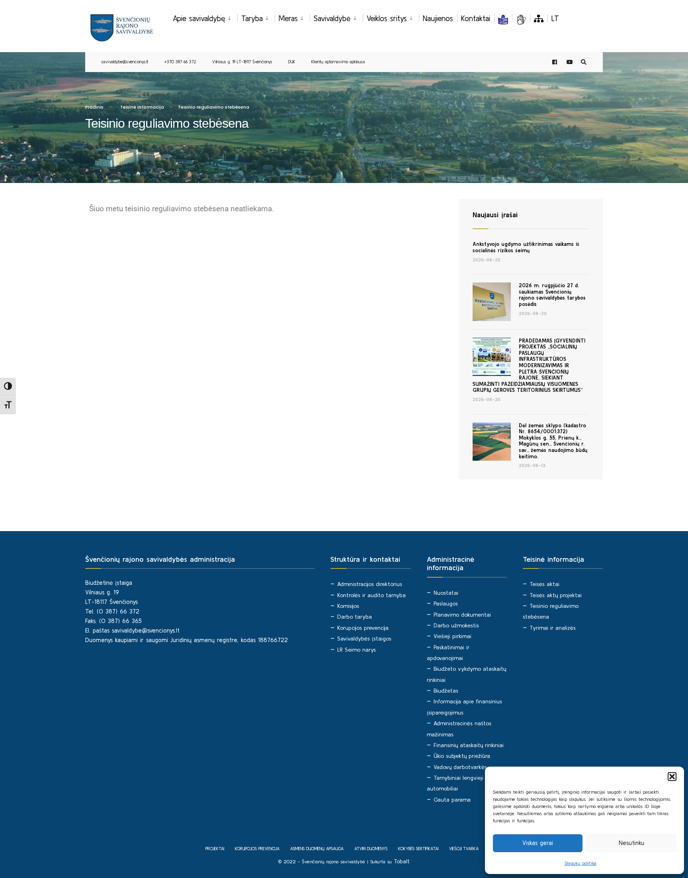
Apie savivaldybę (199, 18)
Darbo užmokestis (456, 625)
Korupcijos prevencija (363, 628)
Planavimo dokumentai (462, 614)
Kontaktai (475, 18)
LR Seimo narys (356, 649)
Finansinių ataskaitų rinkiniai (469, 745)
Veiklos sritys (387, 18)
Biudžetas (446, 690)
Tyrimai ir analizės (553, 628)
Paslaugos (446, 603)
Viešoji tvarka (464, 848)
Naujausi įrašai (495, 214)
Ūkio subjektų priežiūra (462, 756)
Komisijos (348, 606)
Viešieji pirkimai (452, 636)
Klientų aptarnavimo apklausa (338, 61)
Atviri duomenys (370, 848)
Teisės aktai (544, 584)
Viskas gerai (537, 842)
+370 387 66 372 (180, 61)
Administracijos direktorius (369, 584)
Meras (288, 18)
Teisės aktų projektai (556, 595)
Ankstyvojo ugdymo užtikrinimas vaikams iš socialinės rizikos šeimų (526, 247)
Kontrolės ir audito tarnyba (371, 595)
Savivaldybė (332, 18)
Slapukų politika (580, 863)
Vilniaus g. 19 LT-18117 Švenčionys (242, 61)
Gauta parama (452, 799)
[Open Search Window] (584, 62)
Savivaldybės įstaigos (364, 638)
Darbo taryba (354, 616)
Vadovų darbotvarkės (460, 767)
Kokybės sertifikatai (418, 848)
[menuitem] (205, 17)
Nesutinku (631, 842)
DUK (291, 61)
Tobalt (402, 861)
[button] (672, 777)
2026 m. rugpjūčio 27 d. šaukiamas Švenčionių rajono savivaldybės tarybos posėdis (552, 294)
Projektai (214, 848)
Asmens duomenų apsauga (317, 848)
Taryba (252, 18)
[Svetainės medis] (538, 18)
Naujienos (438, 18)
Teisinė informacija (142, 107)
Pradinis (94, 107)
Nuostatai (446, 593)
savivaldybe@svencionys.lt (124, 61)
